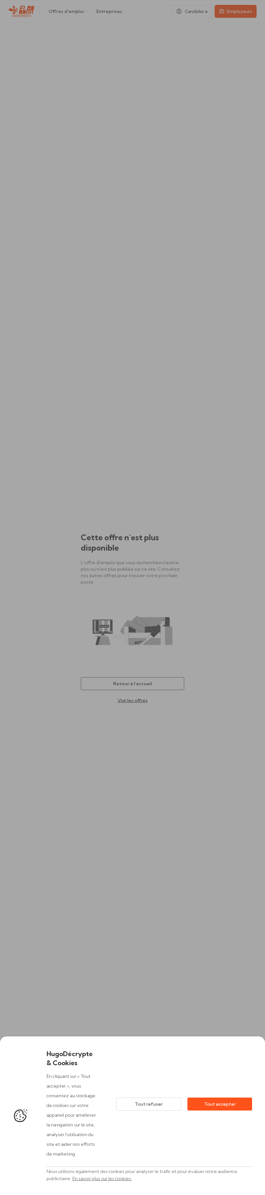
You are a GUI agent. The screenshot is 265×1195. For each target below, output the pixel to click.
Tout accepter (220, 1104)
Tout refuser (149, 1104)
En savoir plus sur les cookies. (102, 1178)
